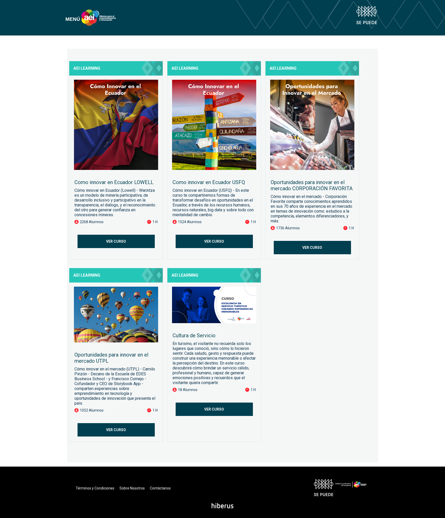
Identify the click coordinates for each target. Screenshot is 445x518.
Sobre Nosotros (132, 488)
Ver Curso (116, 241)
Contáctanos (160, 488)
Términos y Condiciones (95, 488)
